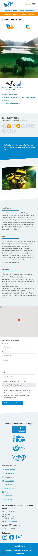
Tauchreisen (8, 484)
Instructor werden (10, 470)
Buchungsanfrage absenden (13, 403)
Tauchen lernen (9, 477)
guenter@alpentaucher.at (12, 103)
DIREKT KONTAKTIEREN (11, 10)
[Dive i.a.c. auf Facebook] (12, 537)
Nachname (5, 352)
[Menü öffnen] (34, 4)
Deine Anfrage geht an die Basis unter (14, 381)
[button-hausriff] (9, 131)
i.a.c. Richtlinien (19, 553)
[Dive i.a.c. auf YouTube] (20, 537)
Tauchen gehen (9, 473)
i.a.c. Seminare (9, 481)
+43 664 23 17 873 (10, 100)
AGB (31, 550)
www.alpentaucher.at (27, 10)
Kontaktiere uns (9, 488)
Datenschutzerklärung (21, 550)
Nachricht (5, 360)
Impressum (8, 550)
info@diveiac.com (12, 521)
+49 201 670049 (10, 516)
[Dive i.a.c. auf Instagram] (5, 537)
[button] (3, 553)
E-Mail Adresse (7, 373)
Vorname (5, 343)
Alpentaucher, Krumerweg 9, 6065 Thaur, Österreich (20, 97)
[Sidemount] (4, 126)
